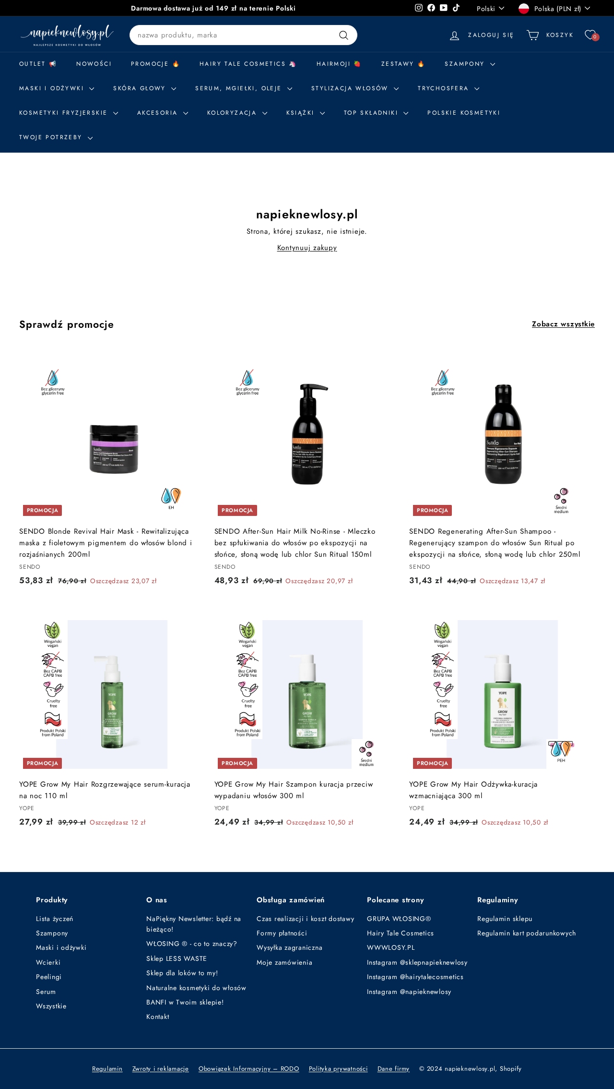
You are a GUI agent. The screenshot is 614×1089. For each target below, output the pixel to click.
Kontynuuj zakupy (307, 247)
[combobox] (243, 35)
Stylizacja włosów (351, 88)
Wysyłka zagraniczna (289, 947)
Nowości (94, 64)
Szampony (52, 933)
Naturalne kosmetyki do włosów (196, 988)
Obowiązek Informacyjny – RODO (249, 1068)
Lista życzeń (54, 918)
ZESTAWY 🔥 (403, 64)
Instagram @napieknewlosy (409, 991)
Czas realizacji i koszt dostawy (305, 918)
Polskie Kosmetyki (463, 112)
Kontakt (157, 1016)
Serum (46, 991)
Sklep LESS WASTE (176, 958)
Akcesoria (159, 112)
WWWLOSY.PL (391, 947)
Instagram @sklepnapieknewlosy (417, 962)
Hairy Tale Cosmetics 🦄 (248, 64)
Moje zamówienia (284, 962)
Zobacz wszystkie (563, 324)
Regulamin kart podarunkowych (526, 933)
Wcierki (48, 962)
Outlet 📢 (38, 64)
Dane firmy (394, 1068)
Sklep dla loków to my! (182, 973)
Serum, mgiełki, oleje (240, 88)
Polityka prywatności (338, 1068)
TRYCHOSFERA (445, 88)
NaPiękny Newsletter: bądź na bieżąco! (193, 924)
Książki (302, 112)
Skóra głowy (141, 88)
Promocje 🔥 (155, 64)
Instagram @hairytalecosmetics (415, 976)
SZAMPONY (466, 64)
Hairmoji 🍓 (339, 64)
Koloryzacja (233, 112)
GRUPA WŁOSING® (399, 918)
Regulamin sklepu (504, 918)
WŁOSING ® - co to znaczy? (191, 943)
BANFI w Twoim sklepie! (185, 1002)
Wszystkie (51, 1006)
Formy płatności (282, 933)
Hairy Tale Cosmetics (400, 933)
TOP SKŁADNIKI (372, 112)
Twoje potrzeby (52, 137)
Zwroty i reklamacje (160, 1068)
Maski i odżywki (53, 88)
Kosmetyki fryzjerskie (65, 112)
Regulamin (107, 1068)
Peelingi (49, 976)
